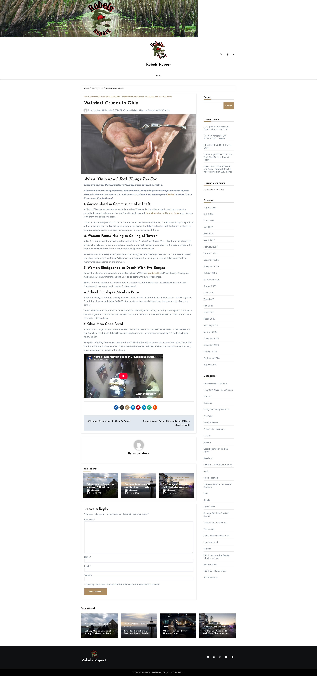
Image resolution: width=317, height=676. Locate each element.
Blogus (166, 672)
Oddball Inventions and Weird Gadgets (218, 485)
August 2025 (210, 286)
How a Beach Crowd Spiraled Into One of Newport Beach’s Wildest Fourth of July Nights (218, 169)
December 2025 (211, 260)
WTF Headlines (165, 97)
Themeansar (178, 672)
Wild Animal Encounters (215, 571)
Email (87, 566)
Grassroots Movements (214, 429)
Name (87, 557)
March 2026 (209, 240)
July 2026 (208, 214)
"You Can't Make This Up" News (97, 97)
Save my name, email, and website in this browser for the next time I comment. (123, 584)
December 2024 (211, 338)
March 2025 (209, 319)
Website (88, 575)
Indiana (207, 442)
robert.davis (96, 110)
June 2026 (209, 220)
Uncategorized (151, 97)
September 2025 (212, 279)
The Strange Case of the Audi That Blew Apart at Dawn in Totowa (175, 487)
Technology (167, 480)
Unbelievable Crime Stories (132, 97)
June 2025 (209, 299)
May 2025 (208, 306)
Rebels (89, 480)
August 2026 (210, 207)
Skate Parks (209, 507)
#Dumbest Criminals (147, 110)
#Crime (126, 110)
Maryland (208, 458)
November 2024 (211, 345)
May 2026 (208, 227)
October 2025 (210, 273)
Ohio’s (171, 194)
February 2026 (211, 247)
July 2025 (208, 293)
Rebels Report (158, 65)
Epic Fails (115, 97)
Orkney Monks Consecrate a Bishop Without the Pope (100, 487)
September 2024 (212, 358)
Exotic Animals (211, 423)
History (207, 436)
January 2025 (210, 332)
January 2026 (210, 253)
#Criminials (133, 110)
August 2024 (210, 365)
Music (206, 471)
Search (208, 97)
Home (159, 76)
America (128, 480)
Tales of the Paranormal (215, 522)
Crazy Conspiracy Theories (216, 409)
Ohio (206, 493)
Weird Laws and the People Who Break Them (216, 556)
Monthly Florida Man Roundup (218, 465)
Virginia (207, 549)
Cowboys (208, 403)
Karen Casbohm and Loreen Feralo (163, 213)
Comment (89, 519)
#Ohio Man (166, 110)
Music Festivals (211, 478)
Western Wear (210, 564)
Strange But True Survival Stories (216, 514)
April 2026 (209, 234)
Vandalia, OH (154, 273)
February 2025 (211, 325)
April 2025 (208, 312)
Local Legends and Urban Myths (216, 450)
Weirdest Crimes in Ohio (111, 103)
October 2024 (210, 351)
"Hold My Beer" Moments (215, 383)
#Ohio (158, 110)
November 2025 (211, 266)
